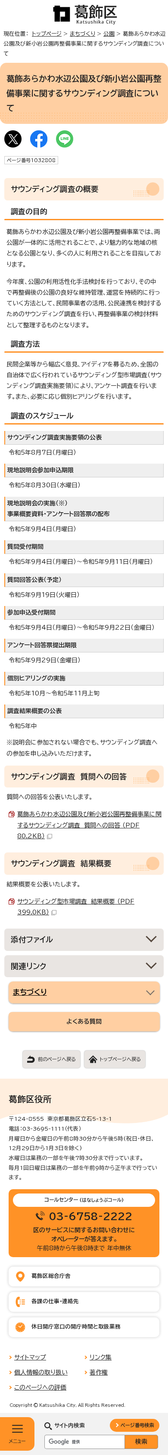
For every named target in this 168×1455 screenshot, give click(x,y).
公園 (109, 34)
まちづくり (82, 34)
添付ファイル (32, 939)
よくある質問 (84, 1021)
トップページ (47, 34)
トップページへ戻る (120, 1059)
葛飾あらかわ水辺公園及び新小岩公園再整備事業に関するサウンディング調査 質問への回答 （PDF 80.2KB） (89, 825)
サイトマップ (30, 1357)
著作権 (99, 1372)
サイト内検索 (69, 1425)
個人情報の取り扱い (41, 1372)
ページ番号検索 (137, 1425)
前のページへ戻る (57, 1059)
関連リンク (29, 966)
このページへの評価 (40, 1387)
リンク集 (101, 1357)
